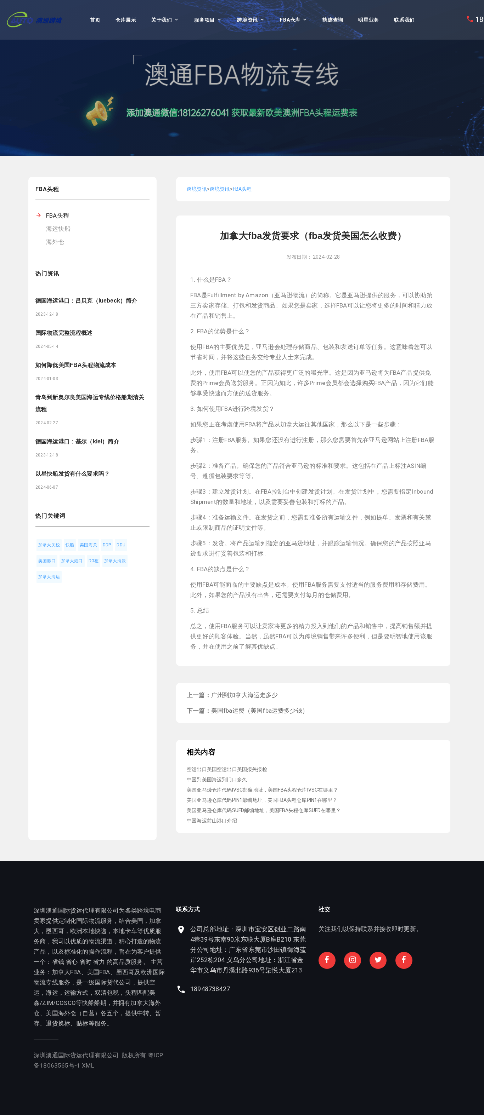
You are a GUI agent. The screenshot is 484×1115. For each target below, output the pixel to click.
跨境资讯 (247, 20)
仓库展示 (126, 20)
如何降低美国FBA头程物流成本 (75, 365)
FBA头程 (57, 215)
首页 (95, 20)
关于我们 (161, 20)
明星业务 (368, 20)
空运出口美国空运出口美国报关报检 (227, 769)
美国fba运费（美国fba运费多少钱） (259, 710)
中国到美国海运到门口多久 (217, 779)
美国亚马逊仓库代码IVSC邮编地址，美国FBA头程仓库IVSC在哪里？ (262, 790)
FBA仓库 (290, 20)
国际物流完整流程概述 (64, 333)
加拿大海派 (115, 560)
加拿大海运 (49, 576)
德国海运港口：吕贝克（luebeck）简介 (86, 301)
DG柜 (94, 560)
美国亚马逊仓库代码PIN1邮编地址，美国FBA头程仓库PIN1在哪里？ (262, 800)
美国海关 (88, 544)
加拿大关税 (49, 544)
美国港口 (47, 560)
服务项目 (204, 20)
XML (88, 1065)
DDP (107, 544)
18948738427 (210, 989)
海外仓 (55, 241)
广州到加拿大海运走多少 (244, 695)
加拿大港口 (72, 560)
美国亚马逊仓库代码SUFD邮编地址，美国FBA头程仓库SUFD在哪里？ (264, 810)
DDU (121, 544)
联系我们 (404, 20)
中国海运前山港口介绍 (212, 820)
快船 (70, 544)
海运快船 (58, 228)
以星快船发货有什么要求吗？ (72, 474)
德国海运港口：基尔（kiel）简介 (77, 441)
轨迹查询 (332, 20)
